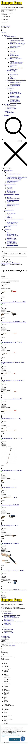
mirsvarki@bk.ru (5, 639)
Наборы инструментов (12, 245)
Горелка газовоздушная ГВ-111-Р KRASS (11, 342)
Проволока (9, 188)
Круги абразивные (8, 206)
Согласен (14, 739)
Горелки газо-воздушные (13, 204)
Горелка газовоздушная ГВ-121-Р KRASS (11, 398)
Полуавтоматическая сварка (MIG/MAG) (17, 177)
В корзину (3, 310)
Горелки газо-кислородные (13, 198)
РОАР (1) (4, 255)
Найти (19, 141)
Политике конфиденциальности (9, 733)
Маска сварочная (11, 213)
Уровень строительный (12, 235)
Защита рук (9, 217)
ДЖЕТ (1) (21, 253)
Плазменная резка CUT (12, 181)
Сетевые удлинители (12, 243)
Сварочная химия (11, 191)
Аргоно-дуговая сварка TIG (14, 179)
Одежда (9, 214)
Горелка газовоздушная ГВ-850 (8, 487)
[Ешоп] (12, 5)
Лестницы (9, 236)
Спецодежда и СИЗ (9, 210)
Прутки (8, 190)
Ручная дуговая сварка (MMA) (14, 178)
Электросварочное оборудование (12, 173)
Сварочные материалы (9, 184)
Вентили (9, 197)
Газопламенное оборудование (11, 194)
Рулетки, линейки (11, 238)
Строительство (7, 229)
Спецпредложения (8, 170)
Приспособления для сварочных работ (13, 218)
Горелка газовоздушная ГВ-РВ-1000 (10, 505)
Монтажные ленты (11, 234)
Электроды (9, 187)
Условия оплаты (8, 631)
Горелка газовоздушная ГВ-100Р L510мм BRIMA (13, 322)
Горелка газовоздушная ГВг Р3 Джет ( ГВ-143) (12, 570)
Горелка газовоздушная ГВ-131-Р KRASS (11, 438)
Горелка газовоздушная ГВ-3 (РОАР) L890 (11, 470)
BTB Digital (12, 645)
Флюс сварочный (11, 192)
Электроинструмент (12, 239)
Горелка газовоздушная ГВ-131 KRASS (11, 418)
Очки (8, 216)
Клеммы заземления (12, 224)
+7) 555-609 (5, 636)
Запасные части (11, 182)
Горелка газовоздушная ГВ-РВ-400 (9, 525)
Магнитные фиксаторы (12, 222)
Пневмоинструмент (12, 242)
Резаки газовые (10, 201)
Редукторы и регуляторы (13, 200)
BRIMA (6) (6, 253)
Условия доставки (8, 629)
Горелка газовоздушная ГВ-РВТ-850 (10, 543)
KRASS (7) (14, 253)
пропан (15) (7, 259)
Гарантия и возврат (8, 632)
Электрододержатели (12, 223)
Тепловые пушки (11, 241)
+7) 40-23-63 (5, 637)
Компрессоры (7, 226)
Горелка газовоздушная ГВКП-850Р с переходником (14, 589)
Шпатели (9, 232)
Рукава (8, 202)
